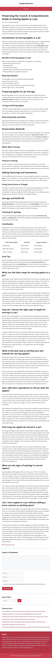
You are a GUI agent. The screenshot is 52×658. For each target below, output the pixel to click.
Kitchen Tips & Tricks (9, 544)
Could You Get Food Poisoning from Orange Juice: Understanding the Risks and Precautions (26, 627)
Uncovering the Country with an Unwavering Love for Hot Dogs (18, 619)
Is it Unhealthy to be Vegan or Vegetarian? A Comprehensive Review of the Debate (23, 611)
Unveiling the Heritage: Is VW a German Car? (13, 624)
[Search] (19, 600)
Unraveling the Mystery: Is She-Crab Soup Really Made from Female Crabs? (21, 614)
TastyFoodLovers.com (24, 655)
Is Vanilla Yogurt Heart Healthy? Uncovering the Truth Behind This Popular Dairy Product (25, 616)
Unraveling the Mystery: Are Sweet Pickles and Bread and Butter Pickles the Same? (23, 622)
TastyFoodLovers (26, 3)
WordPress (38, 655)
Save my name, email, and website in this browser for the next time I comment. (24, 584)
